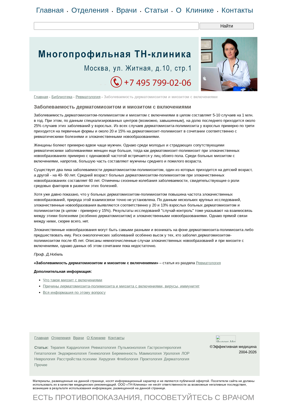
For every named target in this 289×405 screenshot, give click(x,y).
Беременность (124, 353)
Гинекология (99, 353)
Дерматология (176, 359)
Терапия (57, 347)
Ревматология (88, 97)
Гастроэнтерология (164, 347)
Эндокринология (72, 353)
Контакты (237, 10)
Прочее (40, 365)
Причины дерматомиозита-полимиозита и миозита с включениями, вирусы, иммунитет (121, 286)
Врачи (126, 10)
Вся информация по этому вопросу (74, 292)
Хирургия (107, 359)
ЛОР (185, 353)
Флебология (127, 359)
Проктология (151, 359)
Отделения (90, 10)
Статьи (156, 10)
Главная (50, 10)
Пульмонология (132, 347)
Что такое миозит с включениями (72, 280)
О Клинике (195, 10)
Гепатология (45, 353)
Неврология (44, 359)
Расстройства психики (77, 359)
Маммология (150, 353)
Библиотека (61, 97)
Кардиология (78, 347)
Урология (171, 353)
